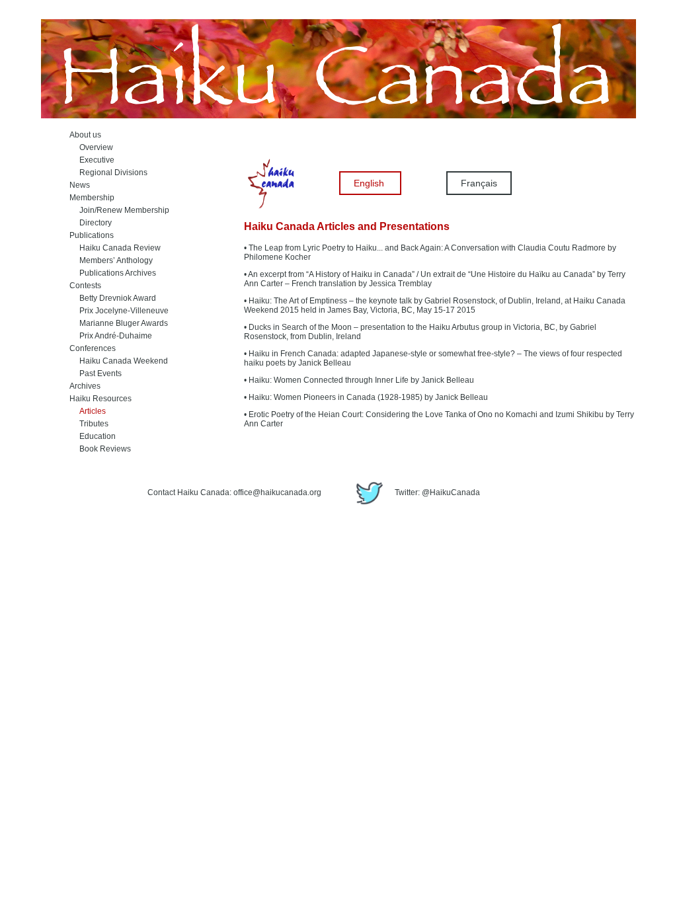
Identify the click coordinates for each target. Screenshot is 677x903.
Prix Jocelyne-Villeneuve (119, 310)
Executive (91, 160)
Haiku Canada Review (115, 248)
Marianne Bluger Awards (118, 323)
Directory (90, 222)
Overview (91, 147)
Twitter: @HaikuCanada (436, 492)
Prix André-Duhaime (110, 335)
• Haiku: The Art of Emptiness (295, 300)
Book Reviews (100, 448)
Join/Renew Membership (119, 210)
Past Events (95, 373)
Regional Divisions (108, 172)
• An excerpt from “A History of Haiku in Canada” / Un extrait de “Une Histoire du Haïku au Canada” (419, 274)
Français (479, 183)
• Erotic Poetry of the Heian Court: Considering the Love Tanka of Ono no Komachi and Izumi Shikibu (424, 414)
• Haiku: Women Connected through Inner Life (326, 380)
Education (92, 436)
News (79, 185)
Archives (84, 386)
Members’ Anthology (111, 260)
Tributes (88, 423)
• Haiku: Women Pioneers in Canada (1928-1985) (333, 397)
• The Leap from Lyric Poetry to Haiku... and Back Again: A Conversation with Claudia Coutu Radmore (425, 248)
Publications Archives (112, 273)
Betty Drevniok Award (112, 298)
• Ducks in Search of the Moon (298, 327)
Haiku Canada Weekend (118, 361)
